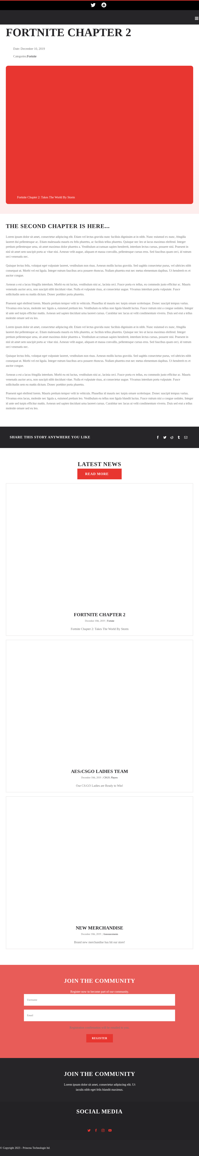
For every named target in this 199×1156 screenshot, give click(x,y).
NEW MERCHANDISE (99, 927)
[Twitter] (164, 437)
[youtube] (110, 1130)
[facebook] (96, 1130)
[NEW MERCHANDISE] (99, 860)
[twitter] (89, 1130)
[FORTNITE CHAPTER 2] (99, 546)
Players (114, 777)
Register (99, 1038)
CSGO (106, 777)
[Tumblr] (178, 437)
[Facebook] (157, 437)
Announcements (110, 934)
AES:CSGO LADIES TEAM (99, 771)
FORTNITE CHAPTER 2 (99, 614)
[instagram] (103, 1130)
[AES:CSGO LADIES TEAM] (99, 703)
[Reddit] (171, 437)
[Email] (185, 437)
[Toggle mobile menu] (197, 18)
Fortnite (32, 56)
